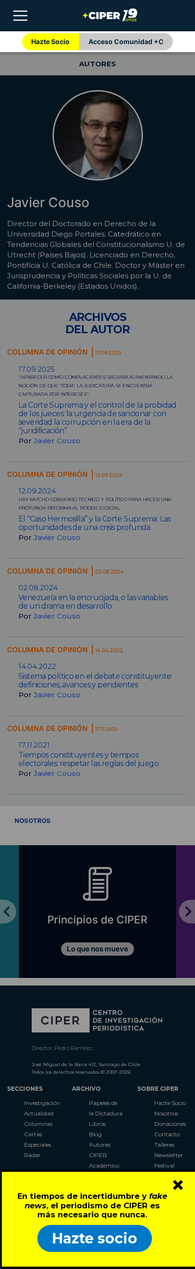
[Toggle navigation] (20, 16)
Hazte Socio (50, 41)
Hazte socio (94, 1238)
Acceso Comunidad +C (126, 41)
